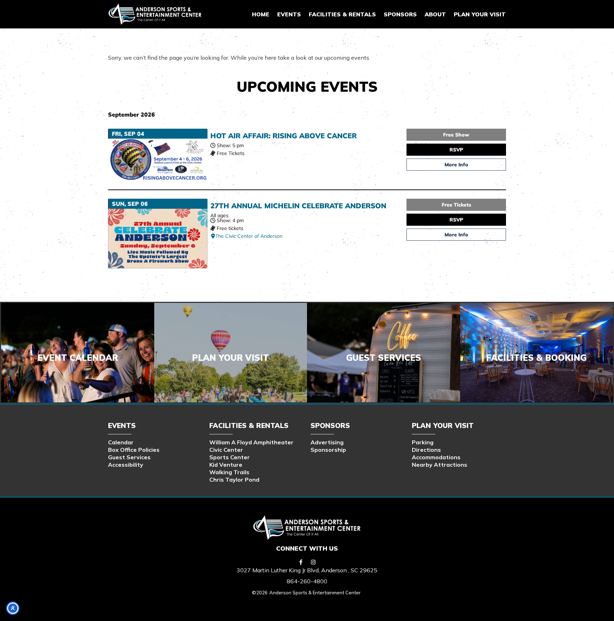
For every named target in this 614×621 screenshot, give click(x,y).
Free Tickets (456, 205)
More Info (456, 164)
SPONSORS (400, 14)
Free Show (456, 135)
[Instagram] (313, 562)
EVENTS (289, 14)
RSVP (456, 149)
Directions (426, 449)
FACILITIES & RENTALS (342, 14)
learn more (383, 360)
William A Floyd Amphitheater (251, 442)
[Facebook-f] (301, 562)
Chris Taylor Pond (234, 479)
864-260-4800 (307, 581)
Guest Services (129, 457)
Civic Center (226, 449)
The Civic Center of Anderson (248, 236)
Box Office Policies (134, 449)
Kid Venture (225, 464)
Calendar (121, 442)
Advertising (327, 442)
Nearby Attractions (439, 464)
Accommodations (436, 457)
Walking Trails (229, 472)
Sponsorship (328, 449)
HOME (260, 14)
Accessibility (125, 464)
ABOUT (435, 14)
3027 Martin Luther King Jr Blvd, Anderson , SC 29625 (307, 570)
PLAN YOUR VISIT (480, 14)
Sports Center (229, 457)
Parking (422, 442)
